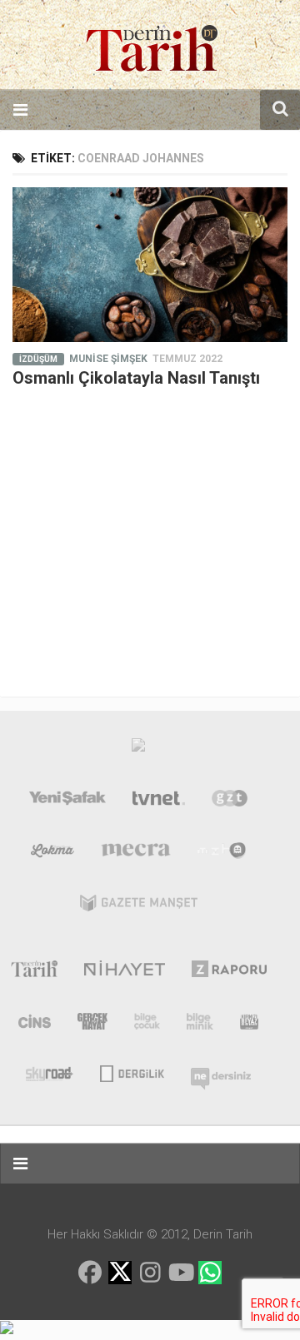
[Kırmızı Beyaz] (249, 1024)
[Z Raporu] (230, 972)
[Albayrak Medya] (138, 749)
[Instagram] (150, 1272)
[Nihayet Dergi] (124, 972)
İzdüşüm (38, 359)
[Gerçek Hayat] (93, 1024)
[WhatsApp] (210, 1272)
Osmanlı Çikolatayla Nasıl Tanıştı (136, 378)
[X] (120, 1274)
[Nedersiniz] (221, 1072)
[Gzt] (230, 801)
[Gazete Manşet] (139, 906)
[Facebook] (90, 1272)
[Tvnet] (159, 801)
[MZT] (222, 854)
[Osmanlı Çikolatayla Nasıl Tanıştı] (150, 264)
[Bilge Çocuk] (147, 1024)
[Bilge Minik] (200, 1024)
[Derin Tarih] (34, 972)
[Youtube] (180, 1272)
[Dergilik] (132, 1072)
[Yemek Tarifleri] (53, 854)
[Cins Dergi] (34, 1024)
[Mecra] (136, 854)
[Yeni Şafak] (67, 801)
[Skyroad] (49, 1072)
